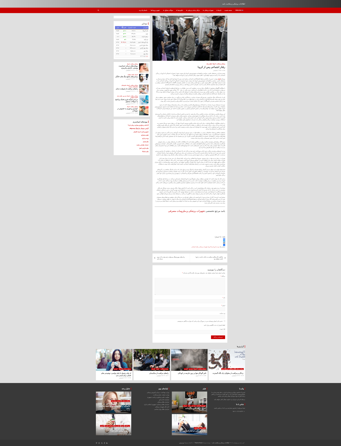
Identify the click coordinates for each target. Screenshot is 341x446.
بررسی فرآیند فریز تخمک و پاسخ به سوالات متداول (126, 100)
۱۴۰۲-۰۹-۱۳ (240, 375)
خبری (197, 375)
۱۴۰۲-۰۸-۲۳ (203, 375)
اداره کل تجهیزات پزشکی (162, 407)
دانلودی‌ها (180, 10)
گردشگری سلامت (109, 426)
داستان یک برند (143, 10)
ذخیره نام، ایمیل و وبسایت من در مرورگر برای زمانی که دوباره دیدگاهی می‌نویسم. (200, 321)
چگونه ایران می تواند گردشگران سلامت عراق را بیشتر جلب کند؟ (114, 429)
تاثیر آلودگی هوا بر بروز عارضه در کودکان (192, 373)
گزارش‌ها (240, 346)
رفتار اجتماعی (195, 247)
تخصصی (215, 70)
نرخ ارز (147, 56)
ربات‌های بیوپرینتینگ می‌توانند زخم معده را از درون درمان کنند (171, 258)
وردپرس (181, 443)
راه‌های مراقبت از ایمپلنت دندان (127, 89)
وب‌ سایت (222, 313)
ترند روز (125, 96)
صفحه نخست (228, 10)
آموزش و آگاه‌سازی (201, 405)
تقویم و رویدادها (155, 10)
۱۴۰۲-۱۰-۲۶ (134, 70)
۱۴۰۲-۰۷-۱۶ (126, 410)
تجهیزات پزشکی (208, 10)
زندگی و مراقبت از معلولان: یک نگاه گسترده (228, 373)
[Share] (190, 245)
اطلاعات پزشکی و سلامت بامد (233, 4)
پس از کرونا (216, 247)
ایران (219, 79)
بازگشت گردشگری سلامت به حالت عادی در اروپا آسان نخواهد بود (209, 258)
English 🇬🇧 (239, 10)
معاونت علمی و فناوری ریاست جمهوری (158, 397)
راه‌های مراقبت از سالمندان (159, 373)
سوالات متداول (169, 10)
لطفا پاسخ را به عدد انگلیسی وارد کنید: (214, 325)
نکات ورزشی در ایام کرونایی (194, 431)
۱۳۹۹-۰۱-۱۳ (202, 410)
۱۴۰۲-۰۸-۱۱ (165, 375)
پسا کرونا (210, 247)
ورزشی (185, 405)
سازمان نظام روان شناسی (161, 409)
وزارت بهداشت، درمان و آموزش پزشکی (158, 392)
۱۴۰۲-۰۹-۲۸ (134, 113)
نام (224, 297)
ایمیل (223, 305)
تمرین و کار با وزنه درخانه (195, 408)
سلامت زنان (119, 96)
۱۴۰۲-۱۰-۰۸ (134, 91)
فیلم (204, 389)
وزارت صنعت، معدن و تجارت (161, 395)
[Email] (190, 243)
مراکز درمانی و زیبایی (194, 10)
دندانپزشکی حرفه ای (133, 86)
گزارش (223, 369)
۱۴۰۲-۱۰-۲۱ (134, 79)
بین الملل (127, 426)
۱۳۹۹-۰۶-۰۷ (126, 433)
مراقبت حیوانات (131, 74)
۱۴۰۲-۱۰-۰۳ (134, 104)
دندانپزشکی (124, 85)
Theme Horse (199, 443)
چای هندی (145, 141)
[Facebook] (190, 239)
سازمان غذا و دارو (164, 399)
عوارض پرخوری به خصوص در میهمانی (127, 110)
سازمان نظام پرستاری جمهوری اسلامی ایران (156, 404)
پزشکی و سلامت (220, 64)
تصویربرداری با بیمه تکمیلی (140, 132)
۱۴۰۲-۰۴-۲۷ (127, 378)
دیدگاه (223, 276)
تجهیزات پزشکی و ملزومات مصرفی (186, 211)
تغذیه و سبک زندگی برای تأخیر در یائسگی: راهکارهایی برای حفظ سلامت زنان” (114, 405)
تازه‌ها (219, 10)
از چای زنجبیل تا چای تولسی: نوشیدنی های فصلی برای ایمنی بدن (116, 374)
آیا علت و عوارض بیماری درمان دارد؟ (138, 125)
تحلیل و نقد (209, 64)
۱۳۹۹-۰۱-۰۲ (202, 433)
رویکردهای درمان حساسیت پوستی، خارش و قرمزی (128, 67)
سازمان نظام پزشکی (163, 402)
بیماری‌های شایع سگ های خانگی (126, 77)
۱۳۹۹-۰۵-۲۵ (222, 70)
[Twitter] (190, 241)
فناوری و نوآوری (134, 97)
